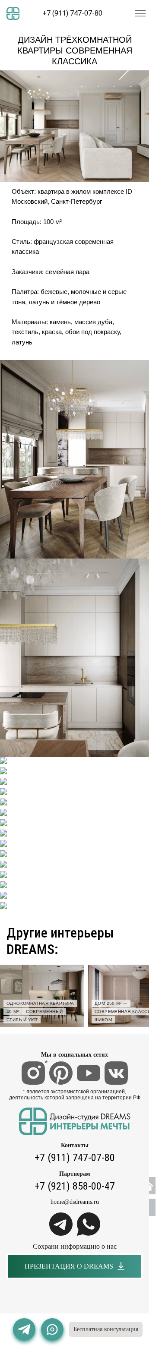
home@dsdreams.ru (75, 1202)
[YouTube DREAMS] (88, 1073)
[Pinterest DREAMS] (61, 1073)
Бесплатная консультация (105, 1329)
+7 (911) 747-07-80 (72, 13)
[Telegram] (61, 1224)
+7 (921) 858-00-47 (75, 1186)
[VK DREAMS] (116, 1073)
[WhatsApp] (88, 1224)
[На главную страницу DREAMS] (12, 13)
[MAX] (52, 1329)
